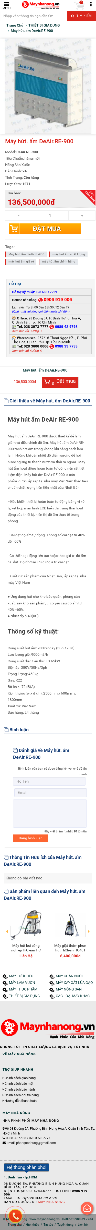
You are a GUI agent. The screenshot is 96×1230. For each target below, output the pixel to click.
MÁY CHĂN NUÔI (69, 976)
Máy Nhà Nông (51, 1202)
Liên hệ (83, 1224)
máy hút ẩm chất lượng (68, 254)
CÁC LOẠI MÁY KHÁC (73, 996)
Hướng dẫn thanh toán (21, 1101)
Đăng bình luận (30, 838)
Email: (31, 1143)
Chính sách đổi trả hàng (22, 1095)
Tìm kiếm (84, 16)
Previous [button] (7, 927)
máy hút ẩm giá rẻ (21, 261)
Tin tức (48, 1224)
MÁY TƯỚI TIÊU (21, 976)
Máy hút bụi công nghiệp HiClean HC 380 (24, 950)
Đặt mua (47, 228)
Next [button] (88, 927)
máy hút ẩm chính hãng (58, 261)
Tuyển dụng (65, 1224)
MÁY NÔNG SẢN (69, 989)
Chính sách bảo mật (19, 1083)
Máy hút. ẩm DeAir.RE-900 (26, 254)
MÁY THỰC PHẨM (23, 989)
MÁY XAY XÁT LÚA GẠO (74, 983)
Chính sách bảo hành (20, 1089)
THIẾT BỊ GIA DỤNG (24, 996)
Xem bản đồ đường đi (27, 331)
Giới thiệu (32, 1224)
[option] (25, 933)
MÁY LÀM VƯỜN (22, 983)
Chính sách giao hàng (20, 1078)
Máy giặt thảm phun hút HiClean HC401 (69, 948)
